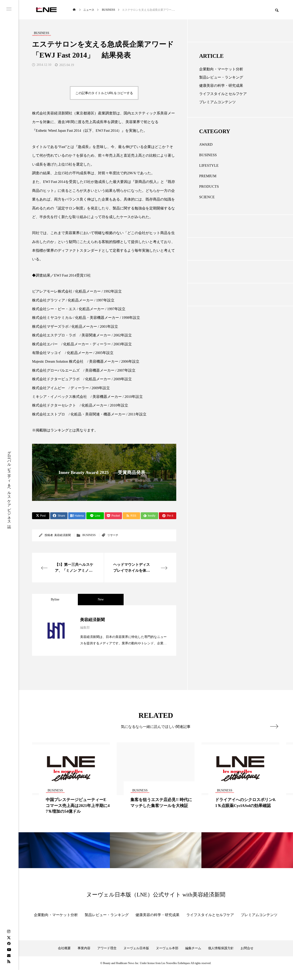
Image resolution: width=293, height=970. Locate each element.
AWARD (206, 144)
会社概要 (64, 948)
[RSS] (9, 961)
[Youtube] (9, 949)
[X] (9, 937)
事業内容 (84, 948)
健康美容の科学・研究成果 (221, 85)
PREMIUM (207, 176)
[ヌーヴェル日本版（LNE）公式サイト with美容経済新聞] (46, 9)
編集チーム (193, 948)
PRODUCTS (209, 186)
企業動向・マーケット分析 (221, 69)
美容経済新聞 (62, 535)
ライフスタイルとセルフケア (223, 94)
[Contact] (9, 955)
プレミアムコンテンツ (217, 102)
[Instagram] (9, 931)
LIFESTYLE (209, 165)
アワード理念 (107, 948)
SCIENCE (207, 197)
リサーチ (112, 535)
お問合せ (247, 948)
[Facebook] (9, 943)
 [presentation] (274, 726)
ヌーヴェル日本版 (136, 948)
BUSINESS (89, 535)
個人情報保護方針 (221, 948)
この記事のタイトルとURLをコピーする (104, 93)
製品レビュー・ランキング (221, 77)
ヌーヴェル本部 (167, 948)
